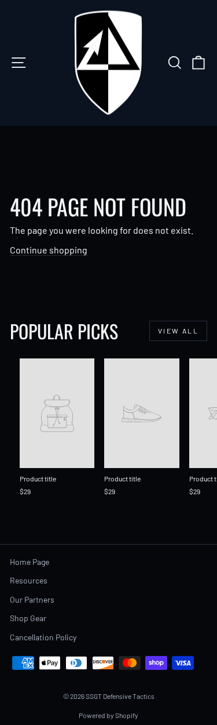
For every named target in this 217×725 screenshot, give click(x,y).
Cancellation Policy (43, 637)
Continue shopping (48, 249)
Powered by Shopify (108, 715)
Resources (28, 580)
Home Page (29, 562)
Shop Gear (28, 618)
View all (178, 331)
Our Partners (32, 599)
